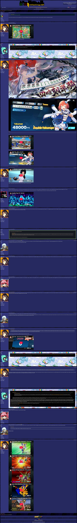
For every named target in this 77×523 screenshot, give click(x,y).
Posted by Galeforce (12, 329)
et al (42, 520)
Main (28, 7)
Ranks (43, 7)
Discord (33, 7)
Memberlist (35, 7)
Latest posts (38, 7)
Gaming (3, 10)
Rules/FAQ (30, 7)
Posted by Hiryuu (12, 14)
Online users (45, 7)
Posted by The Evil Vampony (17, 393)
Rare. (9, 131)
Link (74, 22)
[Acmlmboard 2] (39, 519)
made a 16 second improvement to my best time (53, 354)
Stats (41, 7)
